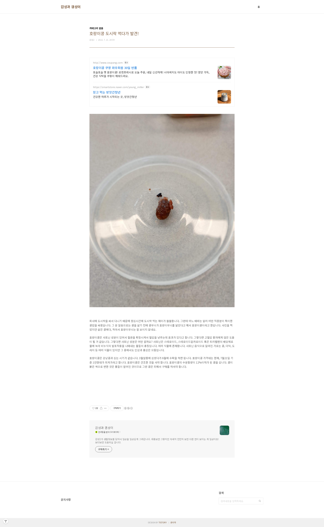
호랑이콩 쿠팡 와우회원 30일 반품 (115, 68)
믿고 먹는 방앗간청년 (106, 92)
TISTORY (163, 522)
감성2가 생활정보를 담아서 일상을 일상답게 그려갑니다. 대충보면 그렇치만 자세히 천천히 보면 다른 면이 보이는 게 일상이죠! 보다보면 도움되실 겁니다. (157, 440)
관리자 (173, 522)
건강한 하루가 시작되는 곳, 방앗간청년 (115, 97)
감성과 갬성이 (71, 6)
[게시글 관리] (105, 408)
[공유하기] (101, 408)
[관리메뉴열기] (5, 521)
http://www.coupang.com (108, 62)
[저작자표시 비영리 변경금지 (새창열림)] (128, 408)
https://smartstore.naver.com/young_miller (118, 87)
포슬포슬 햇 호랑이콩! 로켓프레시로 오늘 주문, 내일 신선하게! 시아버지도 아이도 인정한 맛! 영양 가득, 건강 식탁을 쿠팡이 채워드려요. (151, 74)
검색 (260, 501)
